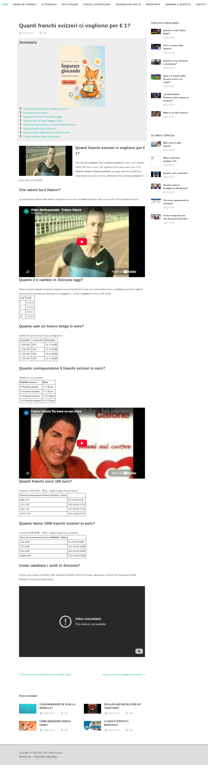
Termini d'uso (25, 757)
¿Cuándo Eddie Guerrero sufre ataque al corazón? (176, 97)
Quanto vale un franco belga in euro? (43, 121)
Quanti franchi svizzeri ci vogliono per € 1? (46, 109)
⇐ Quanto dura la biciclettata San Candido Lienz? (45, 674)
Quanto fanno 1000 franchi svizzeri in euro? (46, 132)
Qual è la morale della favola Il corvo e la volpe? (174, 79)
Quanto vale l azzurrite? (175, 173)
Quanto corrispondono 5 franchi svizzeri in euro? (49, 125)
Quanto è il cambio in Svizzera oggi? (42, 117)
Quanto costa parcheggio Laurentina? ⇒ (123, 674)
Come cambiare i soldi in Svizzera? (41, 136)
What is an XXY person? (175, 112)
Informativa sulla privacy (45, 757)
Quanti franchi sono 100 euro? (39, 129)
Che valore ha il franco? (36, 113)
